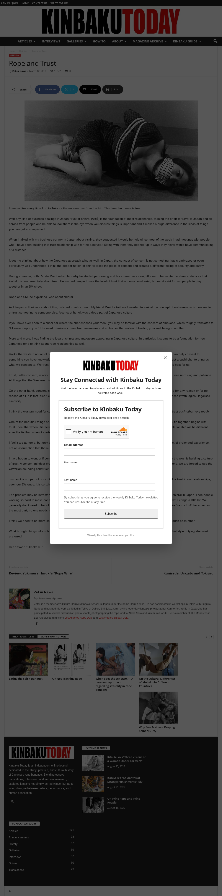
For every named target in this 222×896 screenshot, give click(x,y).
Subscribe (111, 513)
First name (70, 462)
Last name (70, 480)
